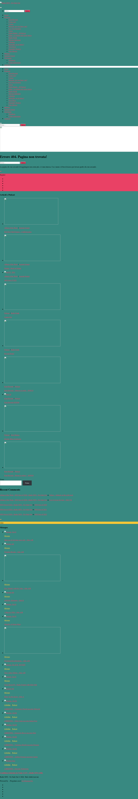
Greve (11, 31)
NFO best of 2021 (10, 280)
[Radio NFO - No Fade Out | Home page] (10, 3)
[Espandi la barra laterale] (1, 171)
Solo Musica (13, 51)
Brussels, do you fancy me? (18, 26)
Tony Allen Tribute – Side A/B (14, 673)
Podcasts (7, 17)
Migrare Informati (15, 40)
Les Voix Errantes (15, 28)
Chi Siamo (8, 58)
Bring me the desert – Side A (14, 696)
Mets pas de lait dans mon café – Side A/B (18, 540)
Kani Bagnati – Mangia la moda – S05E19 (18, 390)
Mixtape (7, 53)
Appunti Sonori (9, 56)
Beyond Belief (9, 353)
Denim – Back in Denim (12, 268)
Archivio (7, 65)
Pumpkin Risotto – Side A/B (14, 552)
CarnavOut (8, 317)
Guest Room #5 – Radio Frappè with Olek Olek (20, 685)
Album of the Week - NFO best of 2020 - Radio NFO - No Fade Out (23, 495)
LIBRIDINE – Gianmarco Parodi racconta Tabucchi (22, 709)
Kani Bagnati (13, 19)
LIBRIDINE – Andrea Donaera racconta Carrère (21, 757)
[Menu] (1, 7)
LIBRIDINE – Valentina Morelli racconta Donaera (21, 745)
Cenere (11, 24)
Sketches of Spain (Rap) (12, 624)
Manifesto (12, 60)
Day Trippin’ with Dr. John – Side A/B (17, 588)
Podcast (7, 313)
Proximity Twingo (15, 49)
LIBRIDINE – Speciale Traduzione (16, 769)
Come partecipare (15, 62)
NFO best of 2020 (40, 505)
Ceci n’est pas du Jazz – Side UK (60, 500)
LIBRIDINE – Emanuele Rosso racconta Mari (20, 733)
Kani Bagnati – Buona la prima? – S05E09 (19, 475)
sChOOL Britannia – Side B (14, 600)
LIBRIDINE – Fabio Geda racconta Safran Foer (20, 721)
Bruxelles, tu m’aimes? (16, 44)
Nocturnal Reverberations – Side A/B (17, 661)
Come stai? (12, 22)
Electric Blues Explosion (12, 439)
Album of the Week (11, 228)
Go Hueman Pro (27, 781)
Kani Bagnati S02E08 (11, 402)
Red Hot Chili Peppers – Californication (17, 232)
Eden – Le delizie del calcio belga (20, 35)
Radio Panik (13, 38)
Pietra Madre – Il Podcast (17, 33)
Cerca (2, 479)
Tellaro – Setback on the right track (61, 495)
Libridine (12, 42)
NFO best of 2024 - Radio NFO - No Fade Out (16, 505)
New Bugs (12, 47)
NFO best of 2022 (40, 514)
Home (6, 15)
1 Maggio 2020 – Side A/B (13, 612)
